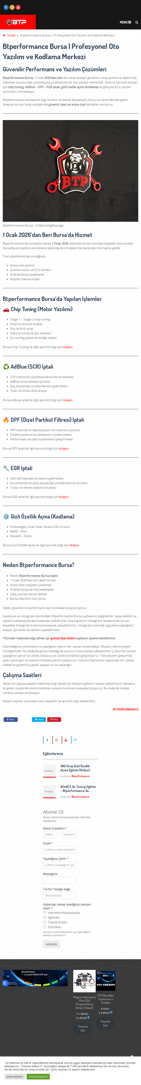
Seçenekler (83, 1028)
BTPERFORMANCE (125, 709)
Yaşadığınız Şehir (55, 859)
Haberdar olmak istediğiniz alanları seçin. (67, 906)
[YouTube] (66, 740)
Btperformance (80, 776)
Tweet (40, 719)
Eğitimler (54, 917)
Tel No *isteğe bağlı (56, 889)
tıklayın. (68, 347)
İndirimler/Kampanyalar (64, 913)
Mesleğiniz (50, 874)
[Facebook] (47, 740)
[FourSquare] (75, 740)
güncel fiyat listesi (63, 638)
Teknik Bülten (57, 922)
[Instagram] (57, 740)
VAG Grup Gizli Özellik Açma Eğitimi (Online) (75, 768)
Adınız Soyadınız (55, 828)
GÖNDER (51, 944)
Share (11, 719)
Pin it (55, 719)
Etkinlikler (55, 927)
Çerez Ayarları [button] (15, 1076)
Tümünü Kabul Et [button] (38, 1076)
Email (48, 843)
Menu (124, 22)
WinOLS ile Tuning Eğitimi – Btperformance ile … (78, 789)
